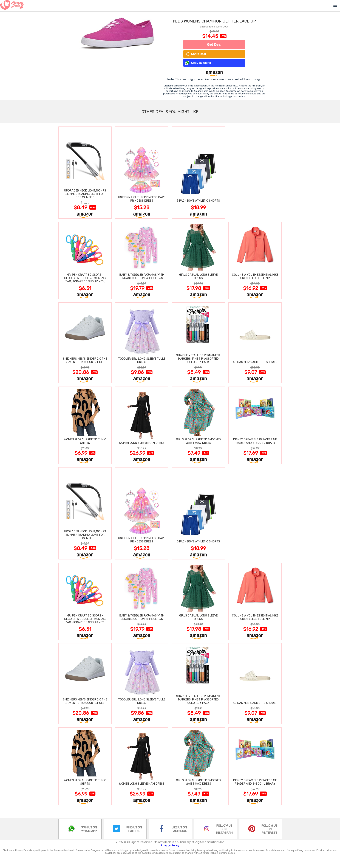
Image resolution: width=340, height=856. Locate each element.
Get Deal (214, 44)
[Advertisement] (255, 172)
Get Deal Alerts (201, 62)
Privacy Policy (170, 845)
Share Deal (195, 54)
